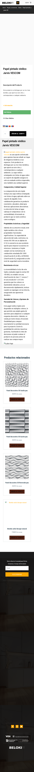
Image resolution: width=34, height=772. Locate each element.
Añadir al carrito (18, 134)
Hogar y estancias (12, 7)
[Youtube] (21, 726)
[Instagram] (17, 726)
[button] (17, 2)
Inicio (4, 7)
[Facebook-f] (12, 726)
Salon (20, 7)
